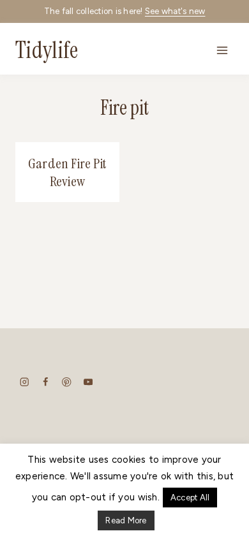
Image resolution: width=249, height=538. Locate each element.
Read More (125, 520)
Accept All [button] (190, 497)
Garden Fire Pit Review (67, 172)
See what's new (175, 11)
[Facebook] (45, 382)
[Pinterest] (66, 382)
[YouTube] (88, 382)
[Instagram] (24, 382)
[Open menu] (222, 50)
